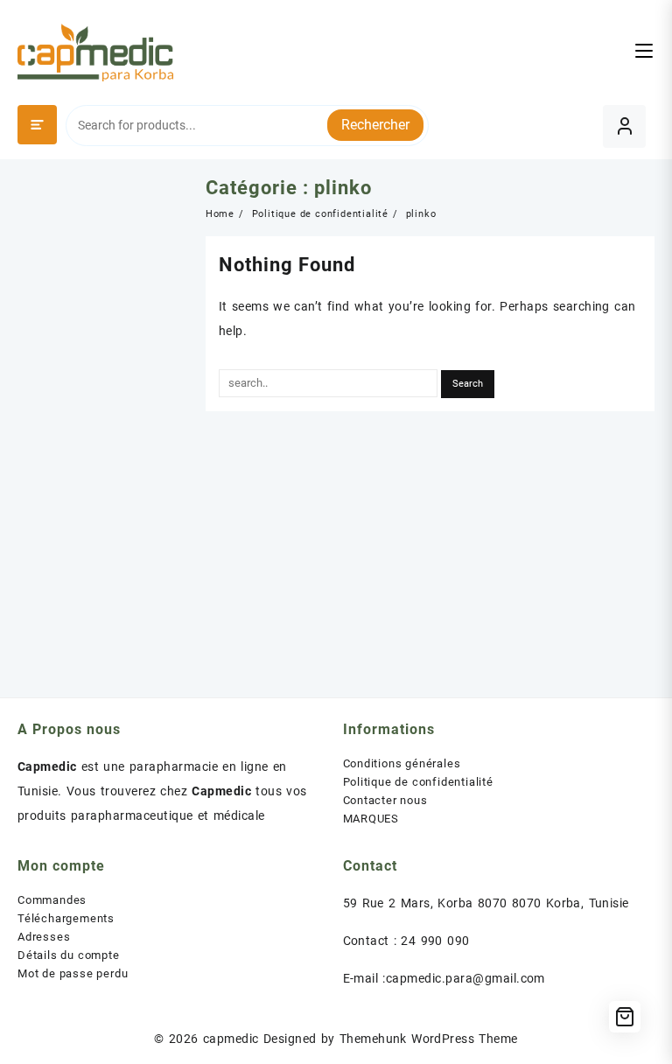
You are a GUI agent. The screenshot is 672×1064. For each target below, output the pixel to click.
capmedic (231, 1039)
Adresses (44, 936)
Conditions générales (402, 763)
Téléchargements (66, 918)
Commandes (52, 899)
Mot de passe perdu (73, 973)
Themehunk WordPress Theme (429, 1039)
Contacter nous (385, 800)
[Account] (624, 126)
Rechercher (375, 124)
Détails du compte (69, 955)
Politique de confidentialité (418, 781)
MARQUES (371, 818)
